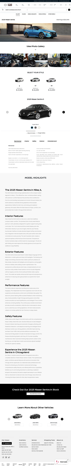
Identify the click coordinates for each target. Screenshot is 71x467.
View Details (17, 424)
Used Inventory (22, 444)
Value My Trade (47, 444)
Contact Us (7, 443)
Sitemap (20, 464)
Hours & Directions (61, 451)
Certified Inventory (23, 446)
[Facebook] (3, 457)
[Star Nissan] (8, 4)
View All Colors (31, 133)
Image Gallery (41, 133)
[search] (69, 5)
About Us (60, 440)
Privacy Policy (8, 464)
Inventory (22, 440)
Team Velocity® (51, 464)
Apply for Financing (48, 442)
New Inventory (22, 442)
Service (34, 440)
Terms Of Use (15, 464)
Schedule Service (36, 442)
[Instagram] (6, 457)
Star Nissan (3, 464)
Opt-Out (40, 464)
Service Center (35, 446)
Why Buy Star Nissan (61, 446)
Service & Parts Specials (37, 451)
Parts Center (35, 449)
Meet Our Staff (60, 449)
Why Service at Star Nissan (38, 444)
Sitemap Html (24, 464)
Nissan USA (35, 464)
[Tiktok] (9, 457)
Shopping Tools (49, 440)
